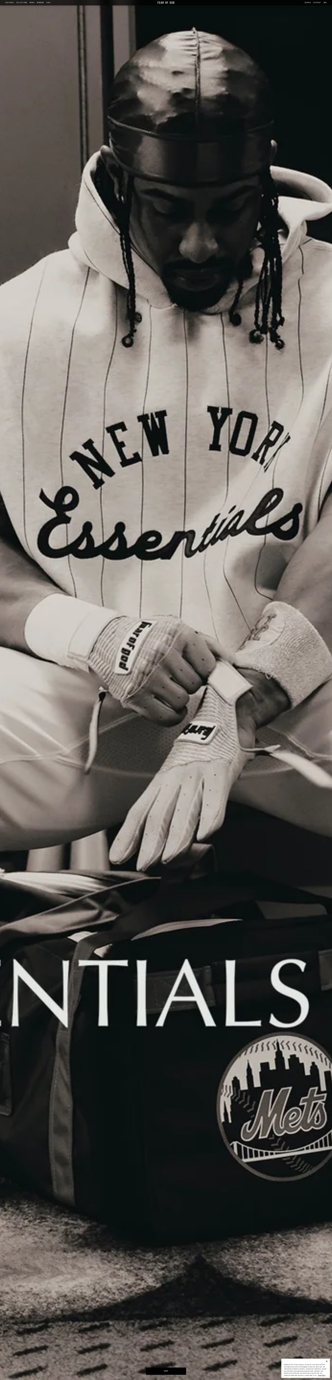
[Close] (327, 1361)
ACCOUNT (317, 3)
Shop (166, 1371)
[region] (305, 1368)
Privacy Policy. (322, 1375)
